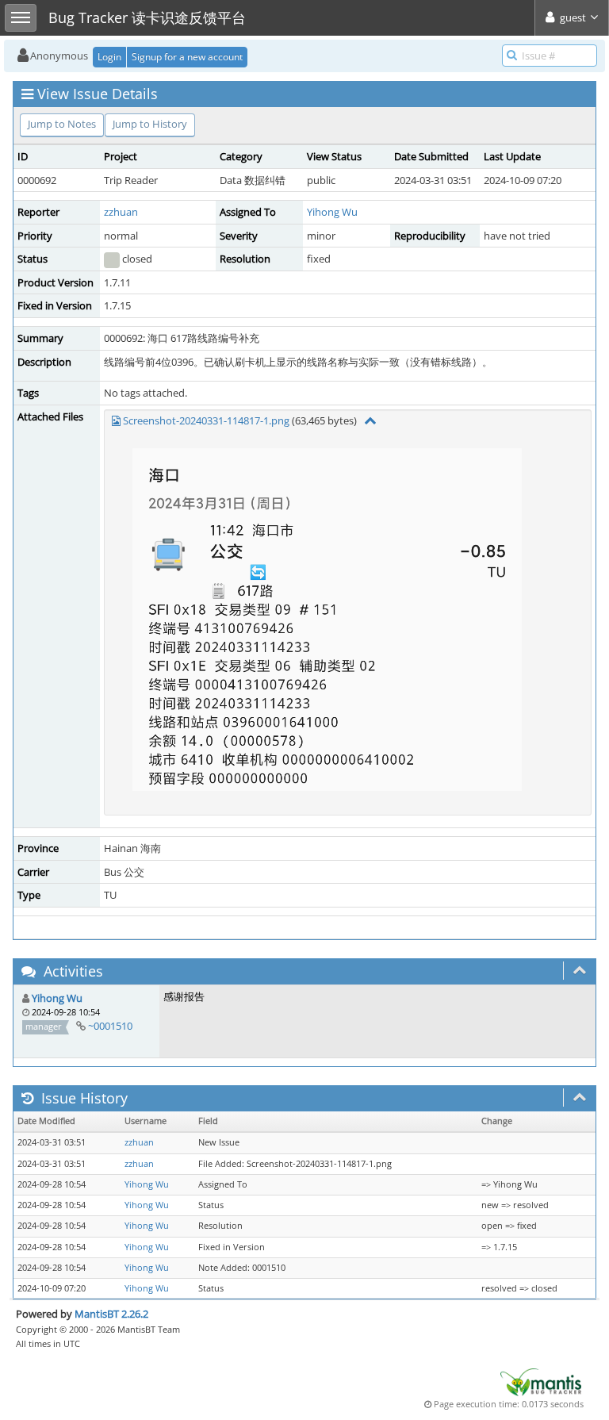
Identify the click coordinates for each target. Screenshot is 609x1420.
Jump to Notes (62, 124)
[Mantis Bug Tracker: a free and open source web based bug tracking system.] (540, 1381)
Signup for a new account (187, 56)
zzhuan (121, 212)
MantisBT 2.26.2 (111, 1314)
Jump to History (150, 124)
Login (109, 56)
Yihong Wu (332, 212)
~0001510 (110, 1026)
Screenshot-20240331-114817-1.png (206, 420)
